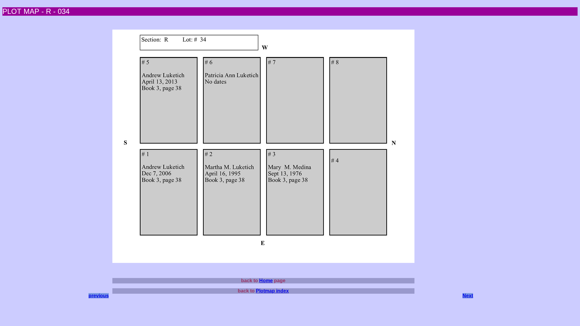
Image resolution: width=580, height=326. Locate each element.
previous (99, 295)
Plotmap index (272, 290)
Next (467, 295)
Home (266, 280)
